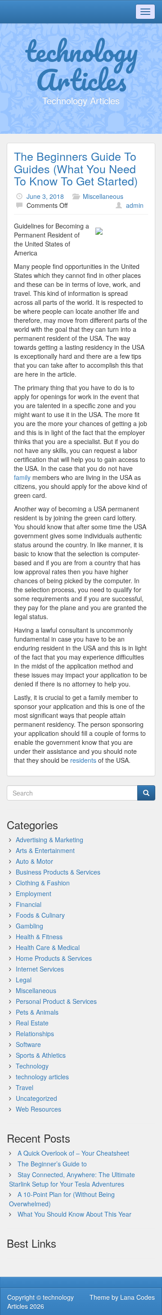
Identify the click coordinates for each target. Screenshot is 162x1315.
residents (84, 760)
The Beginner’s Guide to (52, 1163)
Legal (24, 979)
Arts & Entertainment (45, 850)
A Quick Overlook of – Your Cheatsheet (73, 1152)
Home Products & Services (54, 958)
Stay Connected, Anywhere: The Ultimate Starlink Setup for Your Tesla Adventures (72, 1179)
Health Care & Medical (48, 947)
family (23, 477)
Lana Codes (137, 1297)
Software (28, 1044)
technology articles (42, 1076)
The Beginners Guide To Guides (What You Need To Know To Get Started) (76, 168)
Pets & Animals (37, 1011)
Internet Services (40, 968)
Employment (33, 893)
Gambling (29, 925)
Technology (32, 1065)
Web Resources (38, 1108)
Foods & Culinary (40, 914)
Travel (24, 1087)
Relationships (35, 1033)
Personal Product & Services (56, 1001)
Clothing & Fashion (43, 882)
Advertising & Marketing (49, 839)
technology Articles (81, 65)
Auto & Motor (34, 861)
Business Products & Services (58, 871)
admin (135, 205)
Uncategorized (36, 1098)
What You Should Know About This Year (74, 1213)
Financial (28, 904)
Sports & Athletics (41, 1055)
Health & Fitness (39, 936)
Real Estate (32, 1022)
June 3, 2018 (45, 196)
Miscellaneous (103, 196)
